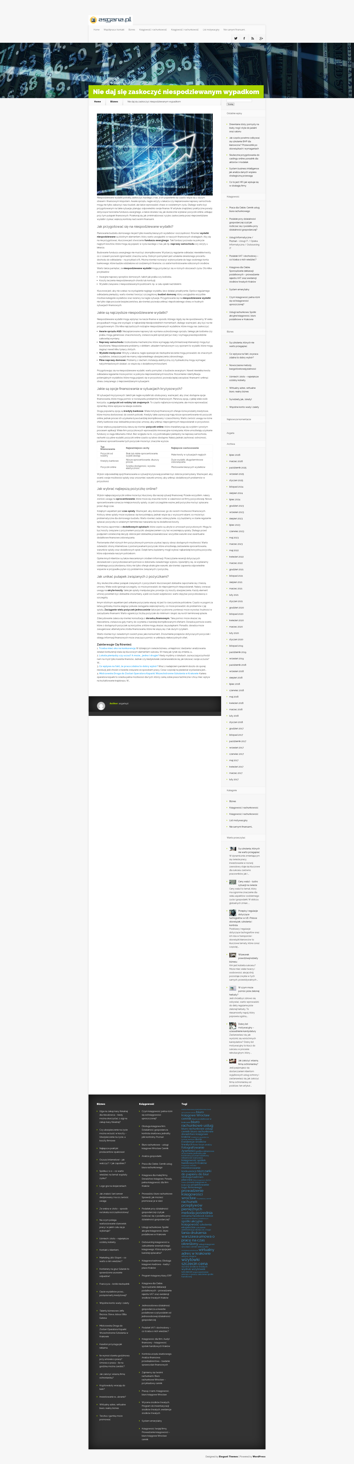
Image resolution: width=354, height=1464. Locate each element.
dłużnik (198, 1139)
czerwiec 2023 (236, 531)
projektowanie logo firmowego (195, 1186)
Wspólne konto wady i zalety (244, 407)
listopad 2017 (236, 735)
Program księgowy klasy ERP (156, 1275)
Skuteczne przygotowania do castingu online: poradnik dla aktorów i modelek (244, 159)
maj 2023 (234, 537)
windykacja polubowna (189, 1250)
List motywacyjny (211, 29)
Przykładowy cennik (204, 1199)
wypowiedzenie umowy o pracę (194, 1273)
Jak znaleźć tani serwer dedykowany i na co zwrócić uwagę (113, 1197)
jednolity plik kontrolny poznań (193, 1154)
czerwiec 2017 (236, 754)
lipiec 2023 (234, 525)
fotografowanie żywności (192, 1149)
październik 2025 (237, 467)
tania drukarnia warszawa (193, 1234)
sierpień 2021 (235, 582)
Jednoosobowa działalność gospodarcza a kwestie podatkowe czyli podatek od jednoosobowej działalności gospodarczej (156, 1312)
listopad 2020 (236, 614)
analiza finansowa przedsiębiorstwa (194, 1109)
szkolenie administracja (193, 1228)
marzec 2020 (236, 626)
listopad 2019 (236, 646)
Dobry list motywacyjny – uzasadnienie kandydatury (242, 1028)
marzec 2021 (235, 588)
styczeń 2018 (236, 722)
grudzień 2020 (236, 607)
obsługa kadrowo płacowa (192, 1178)
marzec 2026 (236, 461)
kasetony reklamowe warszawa (195, 1156)
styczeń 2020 (236, 639)
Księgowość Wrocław (188, 1165)
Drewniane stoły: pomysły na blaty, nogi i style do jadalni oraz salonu (244, 128)
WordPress (259, 1456)
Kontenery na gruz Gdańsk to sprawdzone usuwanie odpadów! (114, 1273)
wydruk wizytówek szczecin (193, 1271)
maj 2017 (233, 760)
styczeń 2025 (236, 480)
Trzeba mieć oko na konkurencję (117, 648)
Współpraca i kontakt (114, 29)
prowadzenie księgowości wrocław (192, 1194)
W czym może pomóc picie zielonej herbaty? (244, 991)
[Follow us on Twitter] (236, 38)
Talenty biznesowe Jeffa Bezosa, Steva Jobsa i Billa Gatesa (113, 1314)
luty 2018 (234, 716)
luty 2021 (234, 595)
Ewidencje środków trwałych (193, 1143)
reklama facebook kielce (197, 1215)
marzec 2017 (235, 773)
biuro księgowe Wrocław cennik (195, 1115)
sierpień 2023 (236, 518)
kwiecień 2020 (236, 620)
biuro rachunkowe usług (197, 1124)
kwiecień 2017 (236, 766)
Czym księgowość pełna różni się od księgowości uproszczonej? (244, 301)
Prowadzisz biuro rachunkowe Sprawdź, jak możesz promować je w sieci (157, 1197)
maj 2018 (234, 696)
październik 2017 (237, 741)
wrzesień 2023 (236, 512)
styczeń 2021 (236, 601)
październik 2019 (237, 652)
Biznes (131, 29)
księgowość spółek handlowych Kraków (194, 1162)
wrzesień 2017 (236, 747)
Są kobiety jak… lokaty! (240, 399)
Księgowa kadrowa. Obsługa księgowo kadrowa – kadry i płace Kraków (156, 1264)
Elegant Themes (228, 1456)
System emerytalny (239, 289)
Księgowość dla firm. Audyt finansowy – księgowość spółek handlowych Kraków (156, 1343)
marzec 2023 (236, 544)
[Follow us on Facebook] (244, 38)
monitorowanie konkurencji (191, 1169)
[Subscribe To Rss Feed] (252, 38)
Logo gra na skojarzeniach (112, 1186)
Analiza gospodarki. (152, 1156)
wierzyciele (202, 1247)
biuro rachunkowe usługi (197, 1128)
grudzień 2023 (236, 506)
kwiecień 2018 (236, 703)
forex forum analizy (202, 1144)
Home (96, 29)
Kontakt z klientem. (109, 1250)
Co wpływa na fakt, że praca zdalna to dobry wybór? (128, 666)
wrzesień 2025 (236, 474)
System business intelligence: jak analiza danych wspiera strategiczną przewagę (244, 172)
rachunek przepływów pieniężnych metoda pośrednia (196, 1207)
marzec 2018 (236, 709)
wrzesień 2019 (236, 658)
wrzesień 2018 (236, 671)
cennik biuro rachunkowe (197, 1131)
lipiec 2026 (234, 455)
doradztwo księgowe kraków (194, 1135)
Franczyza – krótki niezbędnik (114, 1284)
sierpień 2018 (236, 677)
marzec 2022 (236, 563)
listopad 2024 (236, 486)
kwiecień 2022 (236, 556)
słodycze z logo (203, 1230)
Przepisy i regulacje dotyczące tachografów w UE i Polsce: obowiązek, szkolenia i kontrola (243, 918)
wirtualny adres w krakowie (197, 1252)
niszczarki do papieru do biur (196, 1172)
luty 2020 (234, 633)
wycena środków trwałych (194, 1266)
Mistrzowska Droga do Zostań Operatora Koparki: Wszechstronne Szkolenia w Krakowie (149, 673)
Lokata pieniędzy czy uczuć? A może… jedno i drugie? (129, 655)
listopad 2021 (236, 576)
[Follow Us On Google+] (261, 38)
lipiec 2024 (234, 499)
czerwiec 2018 (236, 690)
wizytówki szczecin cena (194, 1261)
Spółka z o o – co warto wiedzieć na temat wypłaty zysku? (113, 1175)
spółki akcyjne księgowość (192, 1222)
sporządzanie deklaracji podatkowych (194, 1218)
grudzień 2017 (236, 728)
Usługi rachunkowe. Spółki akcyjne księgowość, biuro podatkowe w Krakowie (242, 316)
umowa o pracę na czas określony (198, 1240)
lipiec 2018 (234, 684)
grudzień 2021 (236, 569)
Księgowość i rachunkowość (153, 29)
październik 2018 (237, 665)
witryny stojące (188, 1256)
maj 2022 (234, 550)
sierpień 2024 (236, 493)
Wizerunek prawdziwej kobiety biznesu (243, 958)
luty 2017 (234, 779)
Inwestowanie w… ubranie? (112, 1397)
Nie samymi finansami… (234, 29)
